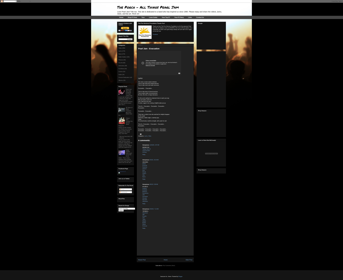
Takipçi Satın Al (146, 149)
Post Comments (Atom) (169, 265)
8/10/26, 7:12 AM (154, 209)
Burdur (144, 222)
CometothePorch (122, 171)
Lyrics (146, 136)
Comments (124, 192)
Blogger (180, 276)
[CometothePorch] (119, 173)
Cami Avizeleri (146, 150)
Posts (122, 189)
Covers (121, 71)
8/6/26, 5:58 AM (154, 184)
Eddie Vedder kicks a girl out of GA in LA (129, 153)
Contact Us (200, 17)
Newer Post (142, 260)
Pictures (121, 60)
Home (121, 17)
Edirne (144, 163)
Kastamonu (145, 193)
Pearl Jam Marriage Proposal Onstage (129, 91)
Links (190, 17)
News (120, 54)
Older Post (189, 260)
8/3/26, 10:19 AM (154, 159)
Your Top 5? (166, 17)
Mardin (144, 221)
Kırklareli (144, 190)
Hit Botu (144, 152)
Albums (121, 80)
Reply (143, 154)
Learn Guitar (153, 17)
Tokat (143, 219)
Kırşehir (144, 216)
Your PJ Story (179, 17)
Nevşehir (144, 199)
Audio (120, 74)
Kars (143, 170)
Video (149, 136)
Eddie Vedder (122, 57)
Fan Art (121, 62)
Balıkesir (144, 191)
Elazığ (144, 172)
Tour (143, 17)
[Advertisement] (211, 36)
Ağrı (143, 214)
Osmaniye (145, 196)
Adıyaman (145, 201)
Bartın (144, 176)
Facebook (155, 34)
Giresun (144, 168)
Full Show (121, 68)
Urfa (143, 175)
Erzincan (144, 165)
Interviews (121, 65)
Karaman (144, 167)
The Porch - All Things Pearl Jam (148, 7)
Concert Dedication (124, 77)
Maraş (144, 224)
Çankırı (144, 173)
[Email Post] (140, 134)
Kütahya (144, 188)
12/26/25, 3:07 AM (154, 145)
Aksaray (144, 198)
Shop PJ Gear (132, 17)
